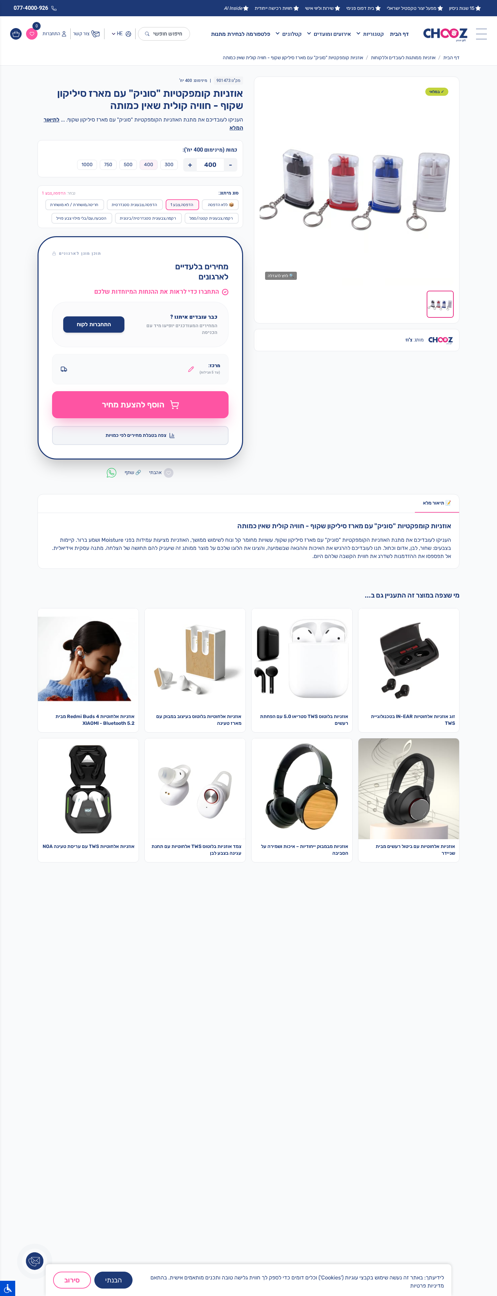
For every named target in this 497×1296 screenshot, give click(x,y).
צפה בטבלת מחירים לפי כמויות (135, 435)
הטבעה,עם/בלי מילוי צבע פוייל (81, 218)
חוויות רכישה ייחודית (273, 8)
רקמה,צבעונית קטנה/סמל (211, 218)
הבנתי (113, 1280)
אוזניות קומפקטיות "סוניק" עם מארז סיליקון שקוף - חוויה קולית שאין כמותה (293, 58)
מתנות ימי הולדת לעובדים (426, 1062)
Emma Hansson (330, 1147)
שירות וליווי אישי (319, 8)
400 (148, 164)
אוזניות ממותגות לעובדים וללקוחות (403, 58)
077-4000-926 (236, 1146)
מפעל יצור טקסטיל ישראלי (411, 8)
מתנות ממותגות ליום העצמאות (421, 1105)
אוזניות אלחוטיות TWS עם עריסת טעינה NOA (89, 846)
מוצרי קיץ (339, 1051)
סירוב (72, 1280)
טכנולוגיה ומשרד (331, 1105)
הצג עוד (270, 1092)
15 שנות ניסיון (461, 8)
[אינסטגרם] (447, 1260)
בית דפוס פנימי (360, 8)
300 (169, 164)
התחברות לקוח (94, 324)
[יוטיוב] (380, 1260)
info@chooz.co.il (237, 1157)
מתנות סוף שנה (437, 1084)
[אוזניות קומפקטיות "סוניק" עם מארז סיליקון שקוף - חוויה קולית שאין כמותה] (357, 183)
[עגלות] (16, 34)
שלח (102, 1187)
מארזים (341, 1073)
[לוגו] (445, 34)
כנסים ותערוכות (332, 1095)
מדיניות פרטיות (427, 1285)
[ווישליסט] (31, 34)
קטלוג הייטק (440, 1073)
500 (128, 164)
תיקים (342, 1084)
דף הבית (399, 34)
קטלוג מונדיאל (438, 1095)
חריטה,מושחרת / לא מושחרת (74, 204)
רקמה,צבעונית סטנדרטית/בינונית (148, 218)
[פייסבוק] (414, 1260)
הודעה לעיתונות (332, 1179)
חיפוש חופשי (167, 33)
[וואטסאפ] (430, 1260)
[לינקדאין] (397, 1260)
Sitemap (339, 1158)
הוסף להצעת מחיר (133, 404)
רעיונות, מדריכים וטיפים (324, 1168)
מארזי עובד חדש (436, 1051)
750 (108, 164)
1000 (87, 164)
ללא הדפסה (221, 205)
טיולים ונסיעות (333, 1062)
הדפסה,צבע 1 (181, 204)
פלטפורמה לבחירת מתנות (240, 34)
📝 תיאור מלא (437, 503)
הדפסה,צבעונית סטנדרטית (134, 204)
